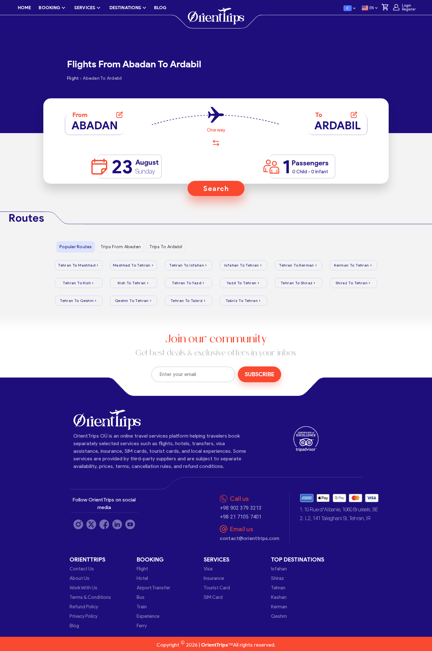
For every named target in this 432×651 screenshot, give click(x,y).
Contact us (82, 569)
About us (79, 578)
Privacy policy (83, 616)
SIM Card (213, 597)
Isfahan (279, 569)
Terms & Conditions (90, 597)
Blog (74, 626)
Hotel (142, 578)
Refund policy (84, 607)
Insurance (214, 578)
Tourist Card (217, 588)
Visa (208, 569)
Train (142, 607)
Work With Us (83, 588)
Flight (142, 569)
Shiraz (277, 578)
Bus (141, 597)
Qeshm (279, 616)
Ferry (142, 626)
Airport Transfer (153, 588)
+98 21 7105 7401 (241, 517)
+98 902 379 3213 (241, 508)
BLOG (160, 7)
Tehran (278, 588)
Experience (148, 616)
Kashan (279, 597)
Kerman (279, 607)
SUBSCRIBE (259, 374)
